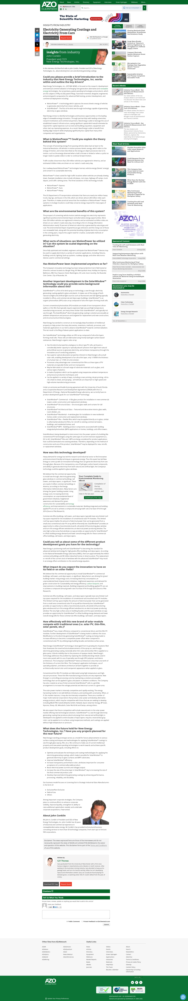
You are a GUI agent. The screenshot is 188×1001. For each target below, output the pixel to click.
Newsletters (130, 952)
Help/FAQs (109, 965)
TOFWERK (119, 250)
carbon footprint (93, 584)
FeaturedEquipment (129, 26)
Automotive (125, 292)
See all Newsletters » (120, 321)
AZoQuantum (67, 949)
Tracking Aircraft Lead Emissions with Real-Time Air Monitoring (135, 203)
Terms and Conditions (98, 845)
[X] (37, 44)
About (128, 947)
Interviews (109, 952)
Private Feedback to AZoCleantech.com (96, 921)
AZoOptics (45, 954)
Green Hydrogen (111, 954)
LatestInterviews (140, 26)
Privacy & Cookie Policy (133, 962)
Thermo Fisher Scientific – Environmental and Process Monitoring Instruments (128, 268)
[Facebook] (37, 39)
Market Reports (91, 959)
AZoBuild (45, 957)
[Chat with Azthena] (183, 997)
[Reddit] (37, 49)
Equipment (90, 954)
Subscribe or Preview (127, 294)
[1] (119, 34)
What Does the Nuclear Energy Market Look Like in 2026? (136, 181)
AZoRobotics (46, 952)
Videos (108, 947)
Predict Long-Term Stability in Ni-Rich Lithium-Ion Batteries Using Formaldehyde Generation (128, 276)
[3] (119, 56)
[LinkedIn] (37, 35)
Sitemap (128, 965)
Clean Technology (127, 302)
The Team (109, 967)
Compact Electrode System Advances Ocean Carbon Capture (136, 54)
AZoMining (45, 959)
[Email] (37, 53)
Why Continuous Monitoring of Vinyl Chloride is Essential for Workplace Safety (136, 193)
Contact (128, 954)
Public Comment (74, 921)
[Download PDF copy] (37, 30)
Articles (88, 949)
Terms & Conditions (132, 959)
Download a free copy (93, 498)
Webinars (89, 957)
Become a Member (112, 970)
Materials (109, 962)
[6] (119, 205)
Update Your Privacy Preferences (58, 998)
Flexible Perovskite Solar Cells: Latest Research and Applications (136, 149)
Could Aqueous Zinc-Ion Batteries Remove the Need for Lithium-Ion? (136, 160)
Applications (110, 957)
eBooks (88, 965)
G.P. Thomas (63, 861)
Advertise (129, 957)
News (88, 947)
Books (88, 962)
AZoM (44, 947)
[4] (119, 66)
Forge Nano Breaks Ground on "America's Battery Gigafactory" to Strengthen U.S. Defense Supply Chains (136, 44)
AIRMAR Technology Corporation (126, 258)
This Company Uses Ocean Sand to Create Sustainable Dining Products (135, 171)
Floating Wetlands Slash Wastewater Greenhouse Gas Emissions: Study (136, 32)
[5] (119, 77)
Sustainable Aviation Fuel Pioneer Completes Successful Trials (136, 76)
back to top (137, 977)
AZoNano (45, 949)
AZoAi (65, 952)
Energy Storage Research (129, 311)
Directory (89, 952)
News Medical (67, 954)
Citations (47, 891)
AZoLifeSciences (68, 957)
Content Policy (130, 967)
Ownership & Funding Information (133, 971)
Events (108, 949)
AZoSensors (67, 947)
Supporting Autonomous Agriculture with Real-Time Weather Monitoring (128, 254)
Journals (89, 967)
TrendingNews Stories (117, 26)
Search (128, 949)
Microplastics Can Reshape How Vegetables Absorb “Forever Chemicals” (136, 66)
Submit (106, 924)
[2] (119, 44)
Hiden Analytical (121, 281)
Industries (109, 959)
